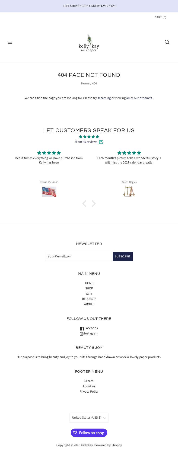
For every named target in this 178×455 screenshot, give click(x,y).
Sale (89, 294)
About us (89, 386)
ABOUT (89, 304)
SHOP (89, 288)
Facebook (91, 328)
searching (104, 98)
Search (89, 381)
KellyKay (87, 445)
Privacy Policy (89, 391)
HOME (89, 283)
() (160, 17)
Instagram (90, 333)
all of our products (139, 98)
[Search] (167, 42)
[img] (89, 137)
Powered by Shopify (108, 445)
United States (86, 417)
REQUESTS (89, 299)
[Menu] (10, 42)
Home (85, 83)
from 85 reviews (86, 142)
